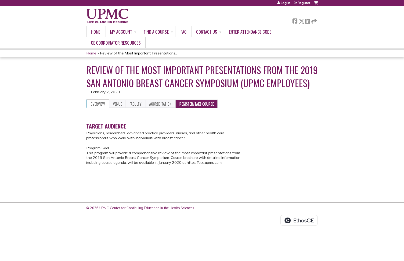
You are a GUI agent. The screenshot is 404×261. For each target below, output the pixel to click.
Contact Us (206, 31)
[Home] (107, 16)
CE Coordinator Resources (116, 42)
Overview (97, 104)
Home (96, 31)
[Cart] (316, 4)
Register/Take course (196, 104)
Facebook (294, 20)
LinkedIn (307, 20)
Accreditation (160, 104)
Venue (117, 104)
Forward (313, 20)
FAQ (183, 31)
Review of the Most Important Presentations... (138, 53)
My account (121, 31)
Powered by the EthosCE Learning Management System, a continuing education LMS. (299, 220)
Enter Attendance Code (250, 31)
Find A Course (156, 31)
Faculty (135, 104)
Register (304, 2)
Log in (285, 2)
